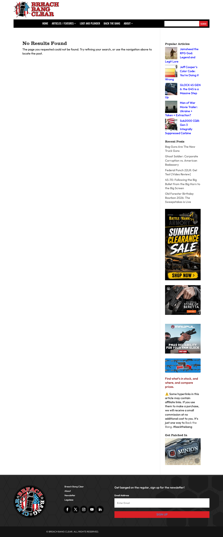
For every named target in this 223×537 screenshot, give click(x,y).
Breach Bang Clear (74, 486)
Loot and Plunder (90, 23)
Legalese (68, 500)
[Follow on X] (75, 509)
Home (45, 23)
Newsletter (69, 495)
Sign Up (162, 514)
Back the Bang (112, 23)
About (127, 23)
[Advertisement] (160, 8)
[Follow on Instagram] (83, 509)
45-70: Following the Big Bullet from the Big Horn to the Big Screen (182, 184)
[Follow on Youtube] (91, 509)
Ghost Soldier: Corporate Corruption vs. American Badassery (181, 160)
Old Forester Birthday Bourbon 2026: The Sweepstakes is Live (179, 198)
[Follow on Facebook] (67, 509)
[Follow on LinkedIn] (100, 509)
